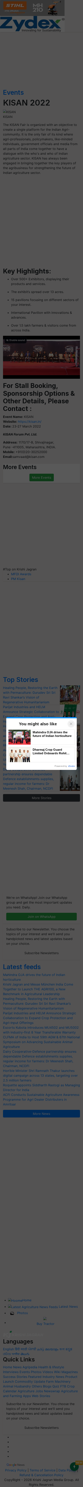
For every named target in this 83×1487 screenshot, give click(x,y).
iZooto (71, 766)
